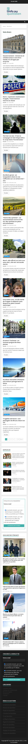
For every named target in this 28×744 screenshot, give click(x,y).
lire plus (6, 72)
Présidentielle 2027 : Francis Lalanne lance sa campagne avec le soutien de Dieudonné (14, 630)
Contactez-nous (7, 688)
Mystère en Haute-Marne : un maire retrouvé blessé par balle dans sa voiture (14, 602)
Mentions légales (7, 692)
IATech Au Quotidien (9, 727)
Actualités (6, 51)
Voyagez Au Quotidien (9, 730)
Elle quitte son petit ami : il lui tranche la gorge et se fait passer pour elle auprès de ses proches (14, 547)
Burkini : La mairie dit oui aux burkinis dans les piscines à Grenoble (18, 464)
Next (21, 439)
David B (4, 63)
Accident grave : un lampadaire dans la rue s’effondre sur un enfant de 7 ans (14, 163)
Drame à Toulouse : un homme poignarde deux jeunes (14, 328)
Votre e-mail (7, 504)
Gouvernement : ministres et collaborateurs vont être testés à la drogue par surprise (14, 44)
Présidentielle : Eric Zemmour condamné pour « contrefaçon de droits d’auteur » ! (18, 480)
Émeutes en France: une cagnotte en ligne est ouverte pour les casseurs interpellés (18, 488)
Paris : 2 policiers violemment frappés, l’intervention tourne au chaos (14, 84)
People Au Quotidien (9, 710)
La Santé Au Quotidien (9, 705)
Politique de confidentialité (10, 690)
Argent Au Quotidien (9, 722)
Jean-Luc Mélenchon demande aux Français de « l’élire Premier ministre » (18, 472)
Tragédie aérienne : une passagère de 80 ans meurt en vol (14, 406)
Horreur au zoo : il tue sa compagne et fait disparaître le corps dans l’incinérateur (14, 124)
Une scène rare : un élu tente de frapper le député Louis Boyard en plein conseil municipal (14, 287)
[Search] (24, 21)
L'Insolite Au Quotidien (9, 713)
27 (18, 439)
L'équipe (5, 695)
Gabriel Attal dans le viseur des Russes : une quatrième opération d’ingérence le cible (14, 575)
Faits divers (6, 131)
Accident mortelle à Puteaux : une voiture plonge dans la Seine (14, 367)
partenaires (12, 522)
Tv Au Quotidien (7, 716)
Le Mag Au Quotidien (9, 719)
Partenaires (6, 694)
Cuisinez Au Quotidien (9, 733)
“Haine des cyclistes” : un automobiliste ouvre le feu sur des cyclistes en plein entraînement (14, 205)
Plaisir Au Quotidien (8, 725)
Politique (6, 295)
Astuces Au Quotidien (9, 707)
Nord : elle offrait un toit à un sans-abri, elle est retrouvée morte (14, 248)
